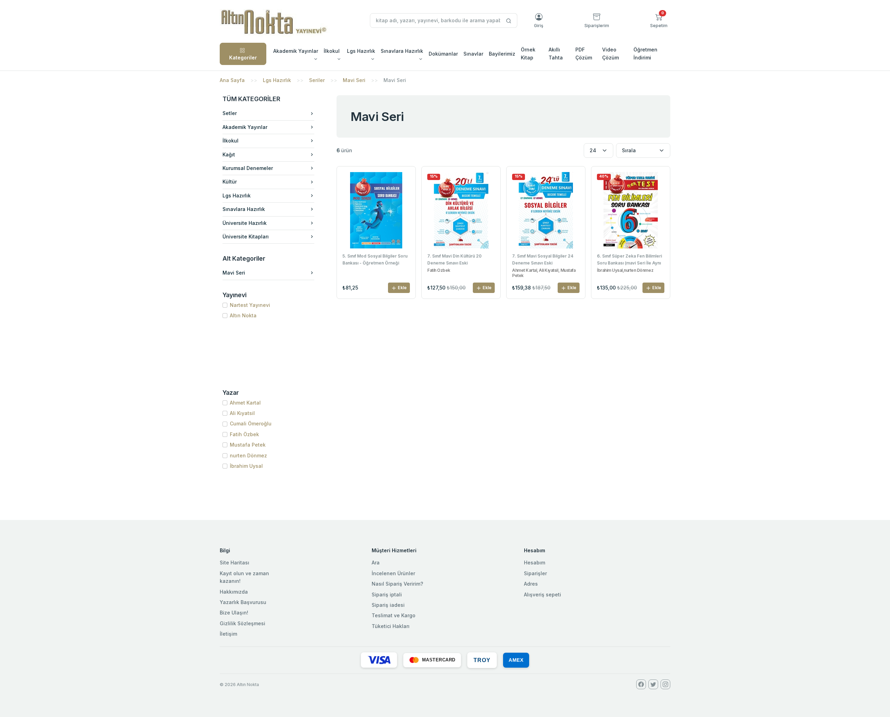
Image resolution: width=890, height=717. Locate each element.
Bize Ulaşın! (234, 613)
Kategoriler (243, 57)
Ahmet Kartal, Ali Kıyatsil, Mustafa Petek (543, 273)
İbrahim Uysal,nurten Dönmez (625, 270)
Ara (376, 562)
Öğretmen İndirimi (645, 53)
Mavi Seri (354, 80)
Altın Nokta (243, 315)
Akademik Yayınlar (244, 127)
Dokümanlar (443, 54)
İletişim (228, 634)
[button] (659, 20)
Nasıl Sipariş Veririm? (397, 584)
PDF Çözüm (583, 53)
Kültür (229, 182)
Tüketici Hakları (391, 626)
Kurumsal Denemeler (247, 168)
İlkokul (230, 141)
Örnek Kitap (528, 53)
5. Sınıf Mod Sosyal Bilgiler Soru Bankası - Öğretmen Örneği (374, 259)
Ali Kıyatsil (242, 413)
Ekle (402, 287)
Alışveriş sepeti (542, 594)
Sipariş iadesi (388, 605)
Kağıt (228, 154)
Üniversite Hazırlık (244, 223)
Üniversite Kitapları (245, 236)
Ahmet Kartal (245, 403)
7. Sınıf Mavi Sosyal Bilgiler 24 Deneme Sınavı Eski (542, 259)
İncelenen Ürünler (393, 573)
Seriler (317, 80)
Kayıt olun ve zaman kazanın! (244, 577)
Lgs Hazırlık (277, 80)
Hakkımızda (234, 592)
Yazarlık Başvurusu (243, 602)
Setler (229, 113)
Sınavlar (473, 54)
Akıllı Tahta (556, 53)
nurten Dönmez (248, 455)
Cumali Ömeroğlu (251, 423)
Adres (531, 584)
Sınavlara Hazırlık (243, 209)
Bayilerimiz (502, 54)
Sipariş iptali (387, 594)
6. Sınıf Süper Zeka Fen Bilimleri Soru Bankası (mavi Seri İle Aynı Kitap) (629, 260)
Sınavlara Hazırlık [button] (402, 51)
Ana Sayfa (232, 80)
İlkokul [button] (332, 51)
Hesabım (534, 562)
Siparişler (535, 573)
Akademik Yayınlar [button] (295, 51)
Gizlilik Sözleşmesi (242, 623)
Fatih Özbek (244, 434)
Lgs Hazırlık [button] (361, 51)
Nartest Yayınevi (250, 305)
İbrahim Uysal (246, 466)
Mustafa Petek (248, 445)
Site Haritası (234, 562)
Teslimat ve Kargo (393, 615)
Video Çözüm (610, 53)
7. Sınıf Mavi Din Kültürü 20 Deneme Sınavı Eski (454, 259)
